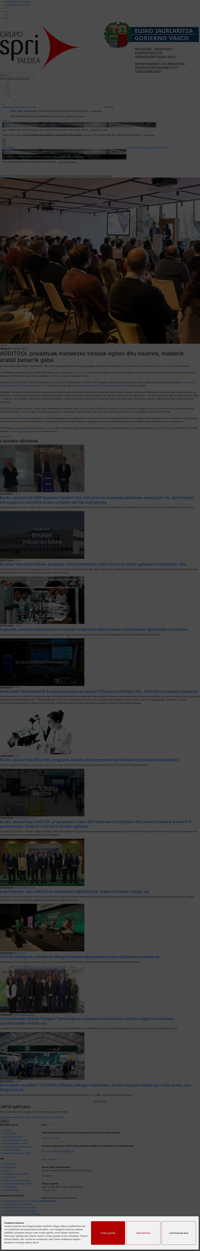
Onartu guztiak (108, 1233)
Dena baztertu (143, 1233)
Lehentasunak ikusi (178, 1233)
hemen (40, 1236)
